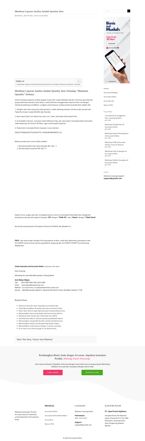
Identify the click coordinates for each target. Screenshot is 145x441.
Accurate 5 (49, 420)
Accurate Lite (109, 101)
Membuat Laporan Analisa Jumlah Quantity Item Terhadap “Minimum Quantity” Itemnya (48, 84)
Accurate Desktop (110, 92)
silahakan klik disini (51, 266)
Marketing (19, 16)
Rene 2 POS (108, 105)
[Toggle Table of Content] (78, 81)
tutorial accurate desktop (41, 16)
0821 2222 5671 (81, 418)
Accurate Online (110, 97)
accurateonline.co (28, 287)
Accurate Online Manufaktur (56, 415)
